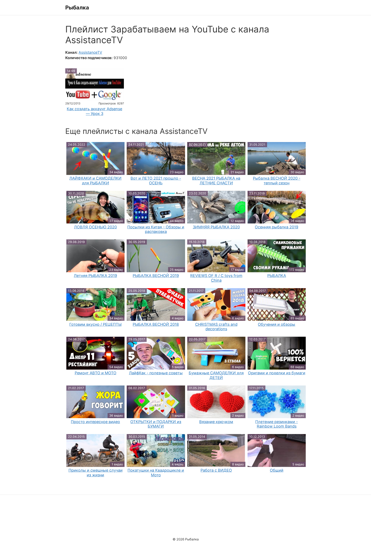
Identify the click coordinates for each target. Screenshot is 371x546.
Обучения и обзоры (276, 324)
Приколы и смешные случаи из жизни (95, 472)
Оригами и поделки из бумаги (276, 373)
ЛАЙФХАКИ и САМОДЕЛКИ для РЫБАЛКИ (95, 180)
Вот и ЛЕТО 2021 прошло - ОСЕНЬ (156, 180)
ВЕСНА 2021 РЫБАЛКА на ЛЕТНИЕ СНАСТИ (216, 180)
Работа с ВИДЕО (216, 470)
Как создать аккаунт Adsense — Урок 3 (94, 111)
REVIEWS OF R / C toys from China (216, 278)
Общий (276, 470)
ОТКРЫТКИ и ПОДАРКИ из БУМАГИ (155, 424)
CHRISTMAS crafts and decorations (216, 326)
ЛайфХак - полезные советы (156, 373)
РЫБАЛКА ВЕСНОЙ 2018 (156, 324)
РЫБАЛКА (276, 275)
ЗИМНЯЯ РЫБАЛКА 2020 (216, 227)
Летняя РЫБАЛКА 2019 (95, 275)
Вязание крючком (216, 421)
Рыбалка (77, 7)
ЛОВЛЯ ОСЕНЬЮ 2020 (95, 227)
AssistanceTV (90, 52)
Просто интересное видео (95, 421)
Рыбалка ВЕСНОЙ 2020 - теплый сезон (276, 180)
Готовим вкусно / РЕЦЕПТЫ (95, 324)
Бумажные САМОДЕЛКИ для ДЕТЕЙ (216, 375)
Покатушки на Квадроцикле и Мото (156, 472)
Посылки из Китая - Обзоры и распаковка (155, 229)
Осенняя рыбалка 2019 (276, 227)
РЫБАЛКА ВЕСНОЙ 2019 (156, 275)
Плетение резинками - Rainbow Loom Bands (276, 424)
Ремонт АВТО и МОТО (95, 373)
